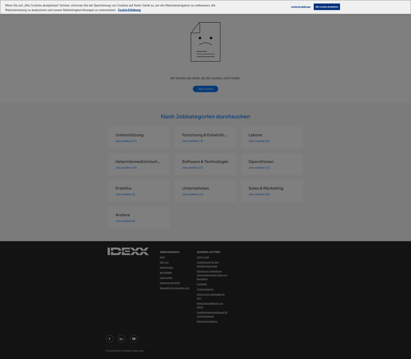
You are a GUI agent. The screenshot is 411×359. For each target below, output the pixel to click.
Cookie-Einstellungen (301, 6)
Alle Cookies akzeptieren (326, 6)
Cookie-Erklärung (129, 10)
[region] (205, 7)
